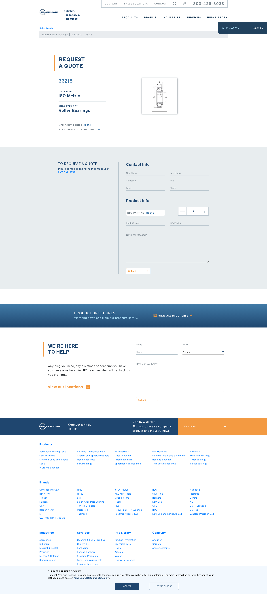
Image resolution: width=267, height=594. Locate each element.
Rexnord (156, 497)
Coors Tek (82, 509)
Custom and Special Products (93, 455)
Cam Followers (47, 455)
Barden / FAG (46, 509)
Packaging (83, 548)
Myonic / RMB (122, 497)
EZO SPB (157, 501)
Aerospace (45, 540)
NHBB (80, 493)
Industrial (44, 544)
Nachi (118, 501)
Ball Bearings (122, 451)
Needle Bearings (86, 459)
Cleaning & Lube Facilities (91, 540)
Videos (118, 556)
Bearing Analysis (86, 552)
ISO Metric (76, 34)
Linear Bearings (123, 455)
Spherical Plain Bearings (128, 463)
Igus (117, 505)
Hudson (43, 501)
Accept (127, 586)
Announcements (161, 548)
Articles (119, 552)
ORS (154, 505)
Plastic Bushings (123, 459)
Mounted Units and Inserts (53, 459)
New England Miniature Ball (167, 513)
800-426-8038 (208, 3)
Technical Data (123, 544)
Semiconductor (47, 560)
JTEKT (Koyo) (122, 489)
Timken (43, 497)
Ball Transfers (159, 451)
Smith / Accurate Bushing (90, 501)
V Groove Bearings (49, 467)
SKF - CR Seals (198, 505)
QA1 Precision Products (52, 517)
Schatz (193, 497)
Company (111, 3)
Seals (42, 463)
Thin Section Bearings (164, 463)
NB (191, 501)
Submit (132, 271)
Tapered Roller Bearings (55, 34)
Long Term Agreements (89, 560)
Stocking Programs (87, 556)
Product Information (125, 540)
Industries (171, 17)
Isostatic (194, 493)
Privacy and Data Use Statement (91, 578)
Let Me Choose (164, 586)
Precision (44, 552)
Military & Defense (49, 556)
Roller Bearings (47, 28)
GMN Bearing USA (49, 489)
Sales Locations (136, 3)
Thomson (82, 513)
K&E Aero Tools (123, 493)
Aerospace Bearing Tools (52, 451)
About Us (157, 540)
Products (130, 17)
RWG (155, 509)
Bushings (195, 451)
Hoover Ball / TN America (128, 509)
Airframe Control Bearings (91, 451)
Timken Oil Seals (86, 505)
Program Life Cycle (87, 564)
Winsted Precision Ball (202, 513)
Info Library (217, 17)
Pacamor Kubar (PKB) (126, 513)
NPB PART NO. (141, 213)
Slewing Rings (84, 463)
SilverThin (157, 493)
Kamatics (195, 489)
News (118, 548)
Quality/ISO (83, 544)
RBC (154, 489)
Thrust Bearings (198, 463)
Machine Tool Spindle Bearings (169, 455)
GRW (42, 505)
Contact (160, 3)
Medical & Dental (48, 548)
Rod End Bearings (162, 459)
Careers (156, 544)
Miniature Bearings (200, 455)
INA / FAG (44, 493)
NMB (79, 489)
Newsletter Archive (125, 560)
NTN (41, 513)
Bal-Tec (194, 509)
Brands (150, 17)
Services (193, 17)
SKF (79, 497)
